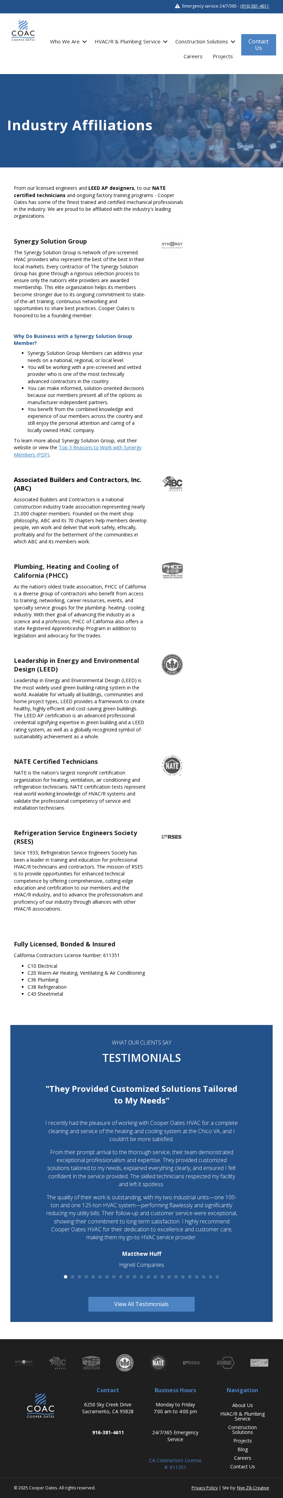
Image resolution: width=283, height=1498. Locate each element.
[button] (84, 41)
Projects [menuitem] (223, 56)
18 (183, 1277)
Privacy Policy (205, 1488)
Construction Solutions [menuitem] (201, 41)
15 (162, 1277)
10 (127, 1277)
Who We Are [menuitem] (65, 41)
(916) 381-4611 (254, 6)
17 (176, 1277)
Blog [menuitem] (242, 1449)
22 (210, 1277)
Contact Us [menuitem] (242, 1466)
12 (141, 1277)
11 (134, 1277)
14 (155, 1277)
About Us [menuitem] (242, 1405)
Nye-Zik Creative (253, 1488)
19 (190, 1277)
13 (148, 1277)
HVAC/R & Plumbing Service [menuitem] (127, 41)
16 (169, 1277)
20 (196, 1277)
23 (217, 1277)
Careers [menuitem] (193, 56)
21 (203, 1277)
